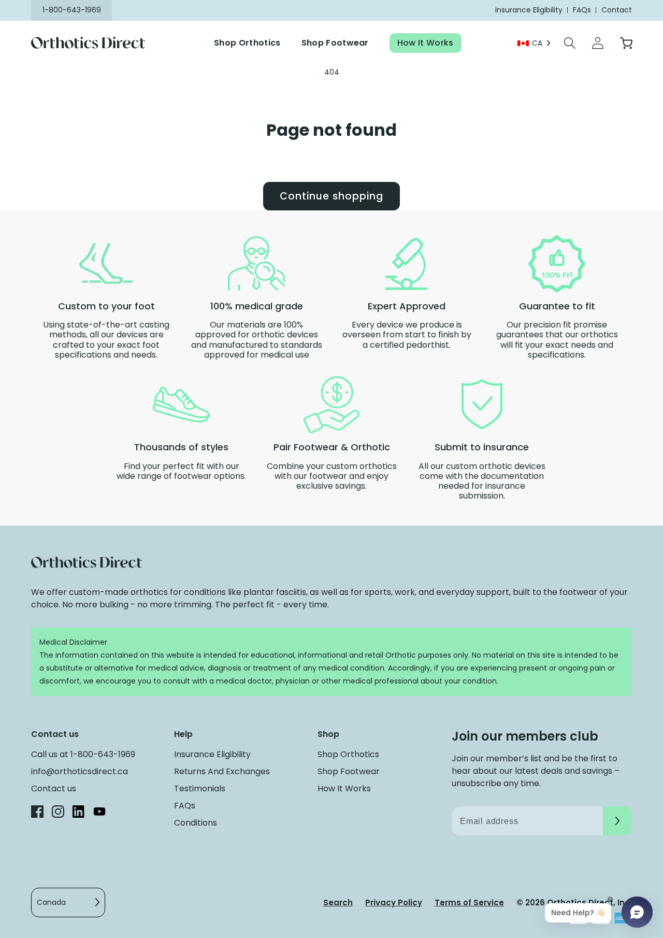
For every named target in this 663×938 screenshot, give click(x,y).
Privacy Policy (393, 902)
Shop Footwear (335, 43)
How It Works (425, 43)
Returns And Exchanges (222, 771)
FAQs (184, 806)
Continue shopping (331, 196)
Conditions (195, 823)
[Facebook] (37, 813)
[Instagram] (58, 813)
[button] (570, 43)
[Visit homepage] (94, 43)
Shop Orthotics (247, 43)
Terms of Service (469, 902)
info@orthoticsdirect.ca (79, 771)
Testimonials (199, 788)
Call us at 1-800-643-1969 (83, 754)
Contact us (53, 788)
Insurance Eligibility (212, 754)
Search (338, 902)
